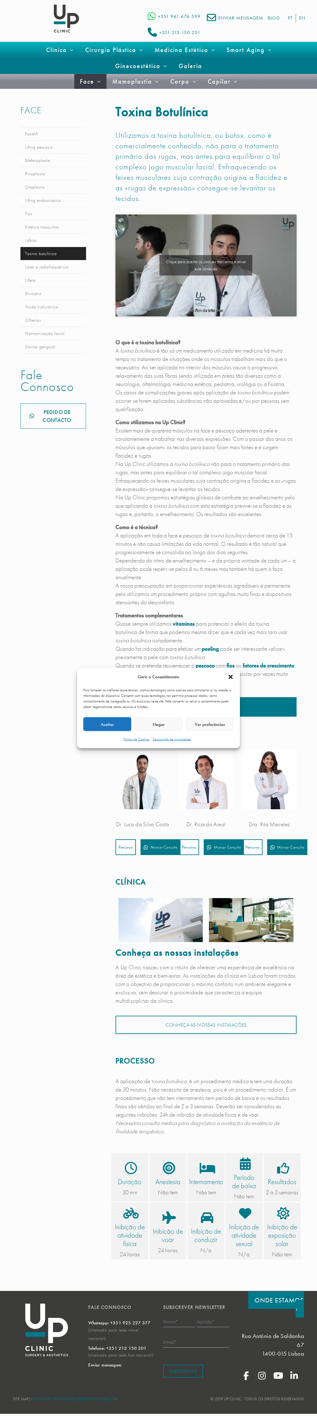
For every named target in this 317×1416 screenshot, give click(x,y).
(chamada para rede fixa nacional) (120, 1355)
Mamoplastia (132, 81)
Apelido (205, 1321)
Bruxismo (33, 293)
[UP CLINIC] (66, 19)
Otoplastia (35, 187)
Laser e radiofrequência (46, 267)
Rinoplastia (35, 174)
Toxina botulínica (41, 253)
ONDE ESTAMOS (279, 1304)
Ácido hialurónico (41, 307)
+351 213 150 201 (180, 32)
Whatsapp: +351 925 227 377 (119, 1323)
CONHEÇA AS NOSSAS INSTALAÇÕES (206, 1025)
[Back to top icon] (287, 1403)
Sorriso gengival (40, 347)
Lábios (31, 240)
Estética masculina (42, 227)
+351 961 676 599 (179, 16)
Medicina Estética (181, 50)
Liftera (30, 280)
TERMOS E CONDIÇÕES (98, 1398)
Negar (159, 724)
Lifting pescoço (38, 147)
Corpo (179, 81)
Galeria (190, 66)
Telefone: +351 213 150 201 (117, 1348)
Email (170, 1342)
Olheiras (33, 320)
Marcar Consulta (163, 847)
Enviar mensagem (105, 1365)
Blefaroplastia (37, 160)
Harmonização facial (44, 333)
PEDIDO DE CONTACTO (57, 415)
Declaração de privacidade (172, 739)
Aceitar (107, 724)
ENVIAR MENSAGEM (240, 18)
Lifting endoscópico (43, 200)
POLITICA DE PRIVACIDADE (53, 1398)
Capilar (219, 81)
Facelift (31, 134)
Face (87, 81)
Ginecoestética (137, 66)
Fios (28, 214)
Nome (170, 1321)
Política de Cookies (136, 739)
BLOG (274, 18)
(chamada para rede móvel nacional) (113, 1334)
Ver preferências (210, 724)
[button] (231, 677)
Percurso (125, 847)
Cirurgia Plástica (110, 50)
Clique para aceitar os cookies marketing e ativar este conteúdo (206, 265)
